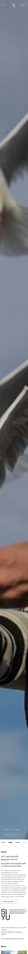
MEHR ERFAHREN (8, 901)
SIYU (23, 5)
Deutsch (3, 932)
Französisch (18, 932)
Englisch (3, 934)
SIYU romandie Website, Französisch (12, 938)
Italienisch (10, 932)
